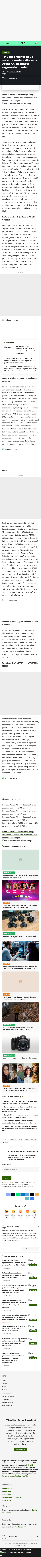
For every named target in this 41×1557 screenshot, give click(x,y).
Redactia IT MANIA (15, 72)
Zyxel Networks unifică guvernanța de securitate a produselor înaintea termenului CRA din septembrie (13, 1358)
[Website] (26, 1226)
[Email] (37, 1194)
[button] (4, 43)
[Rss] (38, 1226)
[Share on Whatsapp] (18, 1194)
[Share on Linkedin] (22, 1194)
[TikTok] (30, 1536)
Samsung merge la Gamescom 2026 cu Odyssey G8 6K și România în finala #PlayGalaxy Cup (19, 1109)
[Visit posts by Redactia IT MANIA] (4, 1226)
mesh (20, 1140)
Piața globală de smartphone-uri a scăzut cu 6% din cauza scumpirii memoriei (14, 1328)
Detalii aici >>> (20, 1527)
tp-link (5, 1142)
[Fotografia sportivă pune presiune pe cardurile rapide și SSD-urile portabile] (33, 1275)
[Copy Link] (27, 1198)
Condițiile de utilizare (27, 1182)
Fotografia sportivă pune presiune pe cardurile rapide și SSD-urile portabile (14, 1275)
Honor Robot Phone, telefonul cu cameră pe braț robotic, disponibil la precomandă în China (19, 1128)
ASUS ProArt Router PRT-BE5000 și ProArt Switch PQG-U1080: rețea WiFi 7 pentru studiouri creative (19, 361)
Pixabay (18, 1476)
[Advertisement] (20, 20)
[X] (31, 1226)
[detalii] (30, 1465)
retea (26, 1140)
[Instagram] (36, 1226)
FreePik (24, 1476)
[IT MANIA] (20, 43)
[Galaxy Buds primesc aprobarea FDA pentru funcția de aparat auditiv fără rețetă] (33, 1262)
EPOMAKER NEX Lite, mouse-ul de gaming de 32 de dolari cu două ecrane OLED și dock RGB (14, 1317)
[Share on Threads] (32, 1194)
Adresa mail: (7, 1165)
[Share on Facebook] (8, 1194)
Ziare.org (7, 1500)
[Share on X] (13, 1194)
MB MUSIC (7, 1491)
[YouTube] (33, 1226)
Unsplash (11, 1476)
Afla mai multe (20, 1449)
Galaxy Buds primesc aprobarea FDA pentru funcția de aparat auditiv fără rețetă (14, 1262)
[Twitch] (32, 1536)
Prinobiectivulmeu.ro (12, 1497)
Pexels (4, 1476)
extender (13, 1140)
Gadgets (6, 52)
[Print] (32, 1198)
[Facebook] (28, 1226)
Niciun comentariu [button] (31, 1248)
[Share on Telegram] (27, 1194)
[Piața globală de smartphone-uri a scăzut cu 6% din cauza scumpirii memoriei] (33, 1328)
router (33, 1140)
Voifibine (7, 1494)
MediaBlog (7, 1488)
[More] (37, 1198)
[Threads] (35, 1536)
